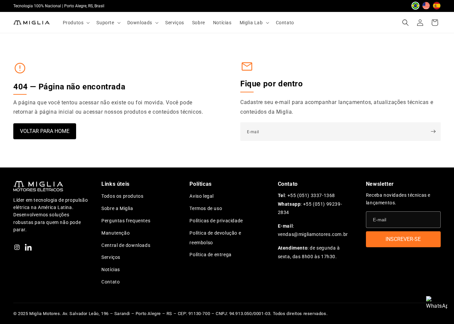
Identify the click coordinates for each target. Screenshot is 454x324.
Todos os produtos (122, 196)
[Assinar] (433, 131)
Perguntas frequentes (125, 220)
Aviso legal (201, 196)
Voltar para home (44, 131)
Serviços (110, 257)
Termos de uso (205, 208)
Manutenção (115, 233)
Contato (110, 281)
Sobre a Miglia (117, 208)
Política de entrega (210, 254)
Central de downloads (125, 245)
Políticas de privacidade (216, 220)
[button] (76, 23)
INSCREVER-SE (403, 239)
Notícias (110, 269)
